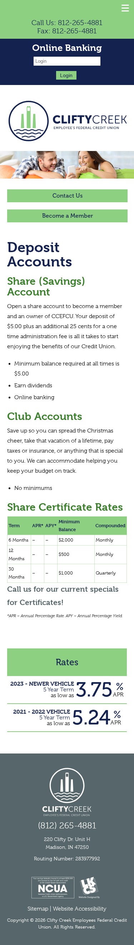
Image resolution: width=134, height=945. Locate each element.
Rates (67, 662)
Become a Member (67, 215)
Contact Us (68, 195)
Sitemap (38, 909)
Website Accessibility (79, 909)
